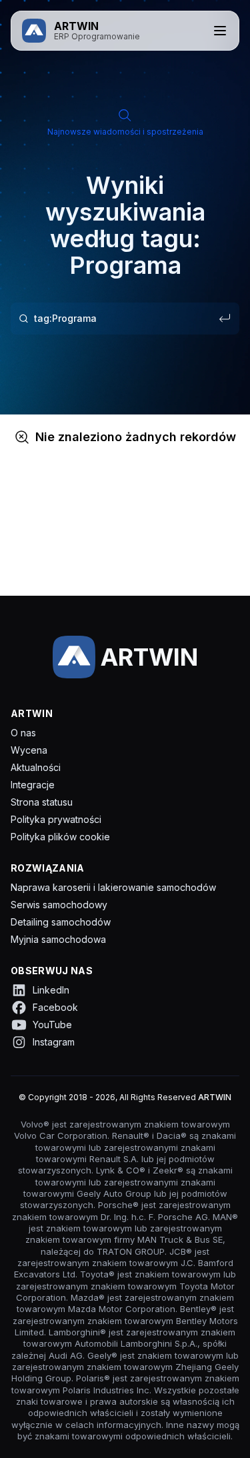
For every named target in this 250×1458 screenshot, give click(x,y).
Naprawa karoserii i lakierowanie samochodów (113, 887)
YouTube (52, 1024)
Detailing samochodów (61, 922)
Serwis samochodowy (59, 904)
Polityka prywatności (56, 819)
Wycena (29, 750)
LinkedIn (51, 990)
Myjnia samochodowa (58, 939)
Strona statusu (42, 802)
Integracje (33, 784)
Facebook (55, 1007)
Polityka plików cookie (60, 836)
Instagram (54, 1042)
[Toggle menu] (220, 31)
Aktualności (36, 767)
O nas (23, 732)
